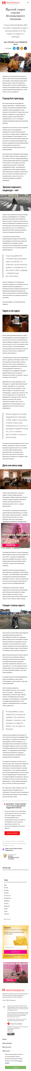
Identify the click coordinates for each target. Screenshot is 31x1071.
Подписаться (15, 952)
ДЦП (3, 841)
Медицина (7, 901)
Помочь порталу (12, 833)
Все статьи (7, 919)
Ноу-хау (6, 903)
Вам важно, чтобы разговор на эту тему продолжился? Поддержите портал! (16, 806)
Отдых (6, 908)
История (6, 890)
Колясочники (13, 841)
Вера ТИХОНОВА (9, 42)
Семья (5, 911)
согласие (17, 955)
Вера (5, 885)
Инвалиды (7, 841)
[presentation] (15, 947)
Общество (7, 906)
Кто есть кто (7, 895)
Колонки (6, 893)
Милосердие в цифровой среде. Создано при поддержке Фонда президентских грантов (14, 843)
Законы (6, 887)
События (6, 914)
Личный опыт (7, 898)
